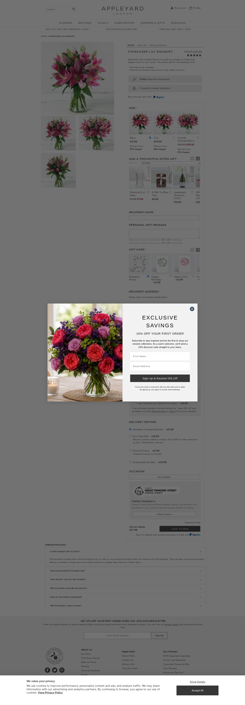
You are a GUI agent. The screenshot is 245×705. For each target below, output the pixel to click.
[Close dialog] (192, 309)
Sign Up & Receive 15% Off (160, 378)
